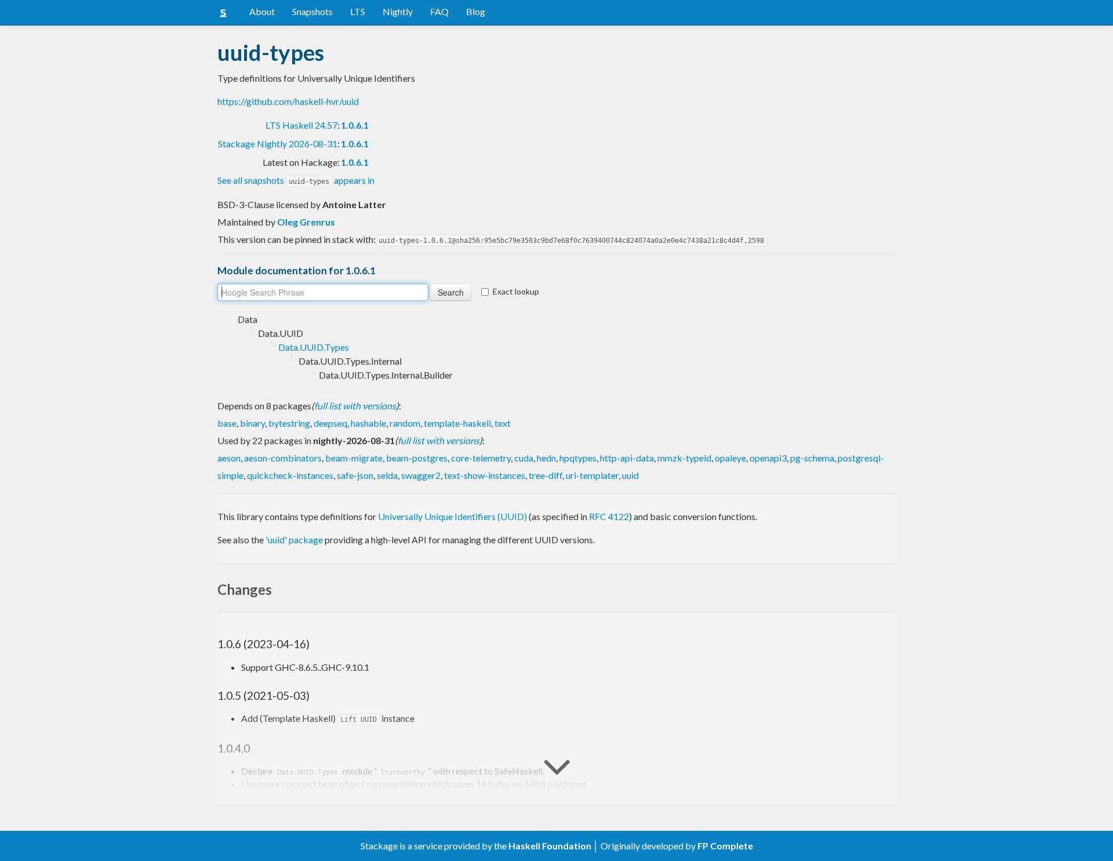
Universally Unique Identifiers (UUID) (452, 516)
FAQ (439, 11)
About (262, 11)
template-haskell (457, 422)
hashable (368, 422)
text (502, 422)
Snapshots (312, 11)
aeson (229, 457)
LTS (357, 11)
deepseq (330, 422)
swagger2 (421, 475)
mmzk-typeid (684, 457)
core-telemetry (481, 457)
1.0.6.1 (355, 124)
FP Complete (725, 845)
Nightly (398, 11)
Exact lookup (516, 291)
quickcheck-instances (290, 475)
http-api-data (627, 457)
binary (252, 422)
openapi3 (768, 457)
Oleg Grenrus (306, 221)
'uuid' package (294, 539)
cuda (523, 457)
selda (387, 475)
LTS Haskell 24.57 (301, 124)
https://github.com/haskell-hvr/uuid (288, 101)
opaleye (730, 457)
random (405, 422)
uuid (630, 475)
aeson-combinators (283, 457)
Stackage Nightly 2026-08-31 (277, 143)
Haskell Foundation (549, 845)
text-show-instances (484, 475)
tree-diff (545, 475)
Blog (475, 11)
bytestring (289, 422)
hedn (546, 457)
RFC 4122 (609, 516)
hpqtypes (577, 457)
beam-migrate (354, 457)
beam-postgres (417, 457)
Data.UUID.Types (313, 347)
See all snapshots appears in (295, 180)
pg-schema (812, 457)
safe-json (355, 475)
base (227, 422)
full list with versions (355, 405)
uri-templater (592, 475)
